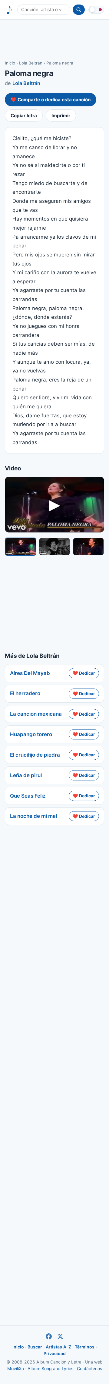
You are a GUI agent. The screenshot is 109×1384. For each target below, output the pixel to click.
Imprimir (60, 115)
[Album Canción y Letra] (9, 9)
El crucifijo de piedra (35, 755)
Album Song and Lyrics (50, 1368)
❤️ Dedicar (84, 673)
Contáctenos (89, 1368)
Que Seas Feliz (28, 796)
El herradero (25, 693)
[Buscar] (79, 10)
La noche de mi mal (33, 816)
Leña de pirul (26, 775)
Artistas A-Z (58, 1346)
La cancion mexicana (36, 714)
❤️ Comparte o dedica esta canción (51, 99)
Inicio (10, 63)
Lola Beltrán (30, 63)
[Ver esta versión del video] (20, 547)
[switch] (96, 10)
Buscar (35, 1346)
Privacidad (55, 1353)
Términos (84, 1346)
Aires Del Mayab (30, 673)
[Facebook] (49, 1336)
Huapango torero (31, 734)
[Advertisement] (54, 39)
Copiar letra (24, 115)
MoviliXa (15, 1368)
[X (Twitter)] (60, 1336)
